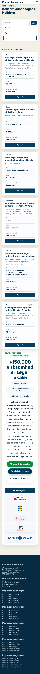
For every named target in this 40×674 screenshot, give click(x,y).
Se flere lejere (20, 490)
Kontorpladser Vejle (9, 616)
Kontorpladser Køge (9, 646)
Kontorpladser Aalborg (10, 600)
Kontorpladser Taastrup (11, 651)
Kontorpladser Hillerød (10, 661)
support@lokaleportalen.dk (12, 572)
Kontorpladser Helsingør (11, 632)
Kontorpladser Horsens (10, 614)
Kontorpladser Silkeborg (11, 628)
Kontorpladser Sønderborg (12, 665)
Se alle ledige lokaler (20, 471)
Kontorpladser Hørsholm (11, 630)
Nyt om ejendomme (9, 584)
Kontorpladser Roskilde (10, 618)
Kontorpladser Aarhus (10, 596)
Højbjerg (12, 6)
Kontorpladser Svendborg (11, 667)
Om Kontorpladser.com (10, 582)
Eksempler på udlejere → (20, 479)
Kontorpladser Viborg (10, 642)
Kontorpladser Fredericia (11, 644)
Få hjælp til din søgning (20, 464)
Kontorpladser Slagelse (10, 659)
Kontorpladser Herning (10, 626)
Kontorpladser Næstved (11, 634)
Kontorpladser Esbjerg (10, 602)
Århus (4, 6)
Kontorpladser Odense (10, 598)
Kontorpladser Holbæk (10, 663)
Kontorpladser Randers (10, 610)
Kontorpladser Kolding (10, 612)
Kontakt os (6, 586)
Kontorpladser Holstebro (11, 649)
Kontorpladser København (11, 594)
